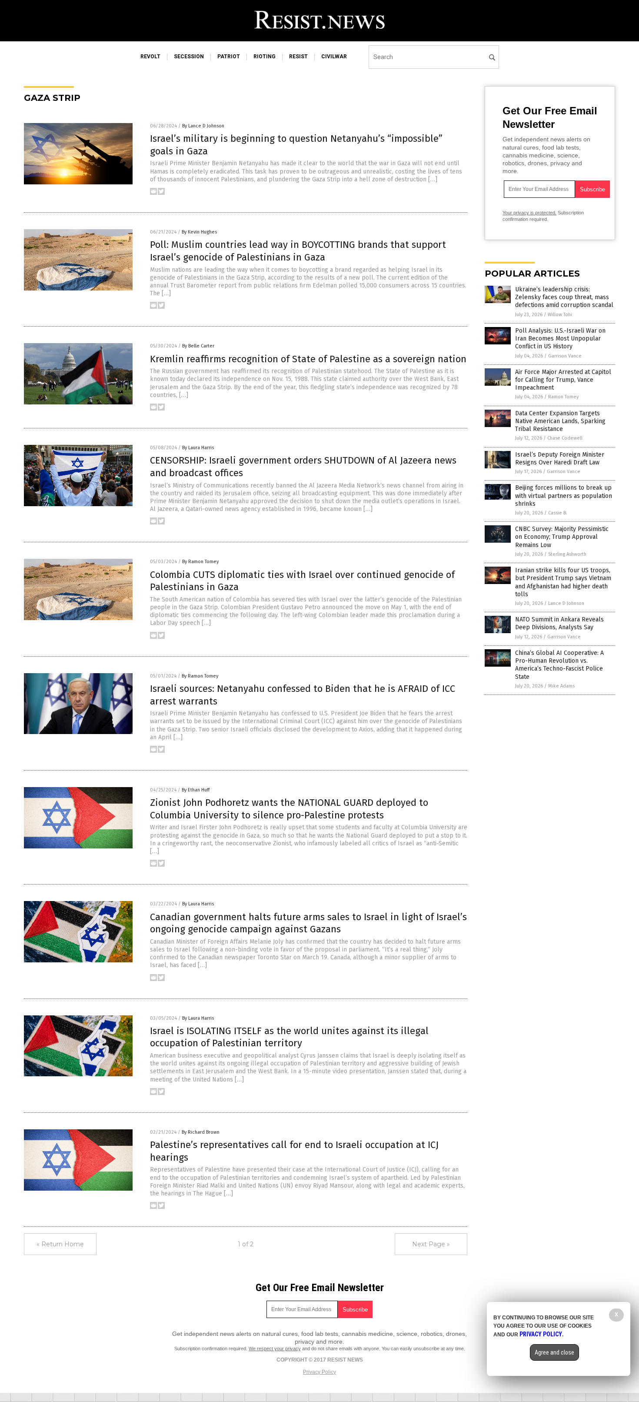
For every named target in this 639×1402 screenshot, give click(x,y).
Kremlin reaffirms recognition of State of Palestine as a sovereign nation (308, 359)
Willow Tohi (560, 314)
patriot (228, 56)
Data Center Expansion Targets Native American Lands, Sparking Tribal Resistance (560, 421)
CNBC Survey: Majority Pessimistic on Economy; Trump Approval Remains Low (562, 536)
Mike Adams (561, 686)
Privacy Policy (319, 1372)
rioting (264, 56)
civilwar (334, 56)
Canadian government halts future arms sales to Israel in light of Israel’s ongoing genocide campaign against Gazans (308, 923)
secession (189, 56)
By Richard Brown (201, 1132)
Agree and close (554, 1352)
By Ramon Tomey (200, 561)
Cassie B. (557, 513)
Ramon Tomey (563, 397)
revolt (150, 56)
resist (298, 56)
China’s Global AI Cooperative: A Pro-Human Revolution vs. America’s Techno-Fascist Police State (559, 665)
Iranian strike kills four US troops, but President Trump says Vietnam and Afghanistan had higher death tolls (563, 582)
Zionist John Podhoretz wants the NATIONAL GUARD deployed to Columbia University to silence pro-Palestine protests (289, 809)
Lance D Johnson (566, 603)
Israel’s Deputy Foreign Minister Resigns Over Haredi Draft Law (559, 458)
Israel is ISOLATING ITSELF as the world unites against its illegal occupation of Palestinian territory (289, 1037)
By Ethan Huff (196, 790)
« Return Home (60, 1244)
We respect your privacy (275, 1348)
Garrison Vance (565, 356)
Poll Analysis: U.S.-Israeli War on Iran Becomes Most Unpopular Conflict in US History (560, 338)
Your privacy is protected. (529, 212)
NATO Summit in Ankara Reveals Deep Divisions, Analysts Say (559, 623)
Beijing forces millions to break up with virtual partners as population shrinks (563, 495)
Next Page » (431, 1244)
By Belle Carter (198, 346)
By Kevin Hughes (199, 232)
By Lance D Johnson (203, 126)
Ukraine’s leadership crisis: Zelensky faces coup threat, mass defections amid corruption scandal (564, 297)
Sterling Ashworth (567, 554)
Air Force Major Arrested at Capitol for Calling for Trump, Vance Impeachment (563, 379)
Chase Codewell (564, 438)
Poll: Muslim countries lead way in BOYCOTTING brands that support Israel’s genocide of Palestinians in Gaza (298, 251)
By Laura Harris (198, 448)
